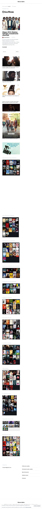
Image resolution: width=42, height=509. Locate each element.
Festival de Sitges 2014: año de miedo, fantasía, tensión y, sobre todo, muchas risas (10, 67)
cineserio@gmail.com (6, 467)
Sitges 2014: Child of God (6, 81)
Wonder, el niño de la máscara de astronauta (10, 138)
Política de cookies (28, 507)
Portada (9, 6)
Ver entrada (4, 46)
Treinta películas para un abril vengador (9, 111)
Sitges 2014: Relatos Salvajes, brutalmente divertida (10, 33)
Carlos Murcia (6, 37)
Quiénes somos (25, 475)
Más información (25, 472)
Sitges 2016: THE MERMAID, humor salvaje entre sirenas (10, 96)
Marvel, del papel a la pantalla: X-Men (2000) (10, 102)
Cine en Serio (21, 1)
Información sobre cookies (27, 469)
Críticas (5, 18)
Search (17, 51)
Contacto (24, 478)
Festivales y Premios (11, 18)
